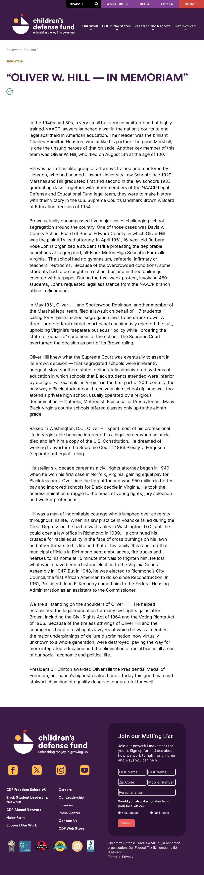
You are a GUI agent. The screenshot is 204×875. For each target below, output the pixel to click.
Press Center (69, 813)
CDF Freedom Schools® (26, 789)
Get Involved (185, 26)
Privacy (127, 857)
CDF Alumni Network (23, 810)
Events (167, 4)
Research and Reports (152, 26)
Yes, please (130, 813)
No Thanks (161, 813)
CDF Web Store (71, 828)
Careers (65, 789)
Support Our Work (21, 825)
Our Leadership (71, 797)
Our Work (90, 26)
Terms (112, 857)
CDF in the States (116, 26)
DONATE (191, 4)
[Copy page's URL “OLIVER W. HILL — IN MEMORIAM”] (10, 91)
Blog (144, 4)
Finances (66, 805)
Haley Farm (15, 817)
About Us (115, 4)
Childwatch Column (21, 50)
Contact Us (68, 820)
